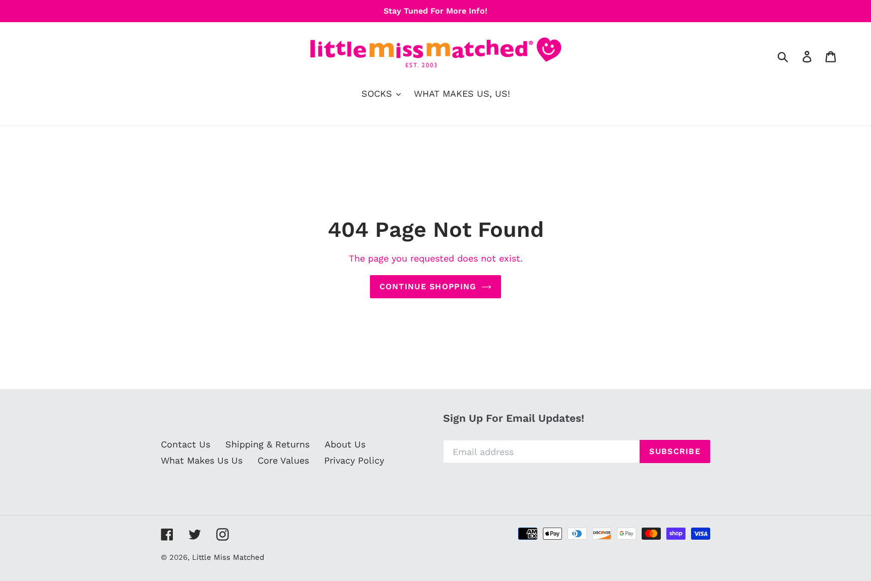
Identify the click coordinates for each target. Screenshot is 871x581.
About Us (345, 444)
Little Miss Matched (228, 557)
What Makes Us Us (201, 460)
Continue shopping (428, 286)
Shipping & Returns (267, 444)
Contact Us (185, 444)
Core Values (283, 460)
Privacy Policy (354, 460)
